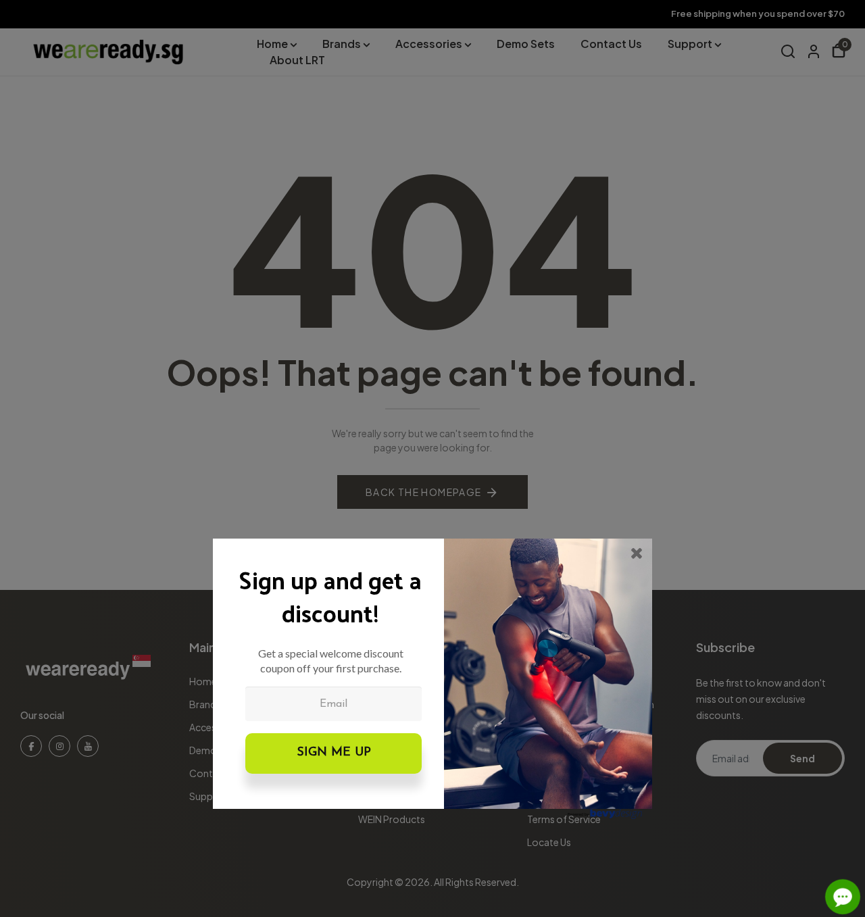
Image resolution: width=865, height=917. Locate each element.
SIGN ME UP (334, 753)
